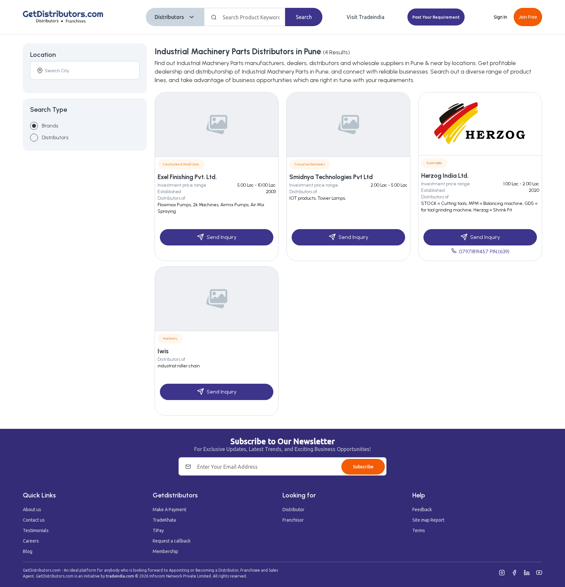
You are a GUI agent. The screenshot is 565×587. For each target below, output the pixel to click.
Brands (50, 126)
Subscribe (363, 466)
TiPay (158, 530)
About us (32, 509)
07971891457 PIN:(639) (484, 251)
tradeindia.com (120, 576)
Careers (31, 541)
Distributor (293, 509)
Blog (27, 551)
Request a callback (172, 541)
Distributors (169, 17)
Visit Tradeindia (366, 17)
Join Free (528, 17)
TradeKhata (164, 520)
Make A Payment (169, 509)
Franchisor (293, 520)
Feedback (422, 509)
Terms (418, 530)
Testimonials (36, 530)
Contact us (34, 520)
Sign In (500, 17)
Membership (165, 551)
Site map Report (428, 520)
